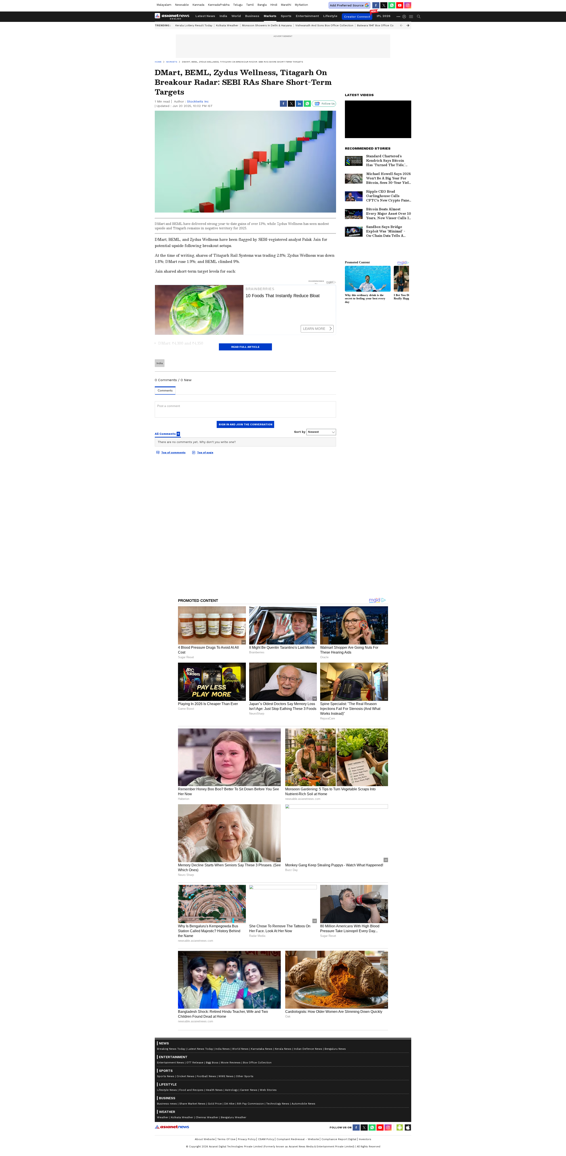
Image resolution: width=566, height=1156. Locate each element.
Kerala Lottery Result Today (193, 25)
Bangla (262, 4)
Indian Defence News (308, 1048)
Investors (365, 1139)
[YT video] (399, 5)
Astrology (231, 1089)
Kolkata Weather (227, 25)
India (223, 16)
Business (252, 16)
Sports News (165, 1076)
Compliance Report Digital (338, 1139)
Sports (286, 16)
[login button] (405, 16)
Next (408, 25)
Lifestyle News (167, 1089)
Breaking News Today (171, 1048)
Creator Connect (357, 16)
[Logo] (173, 16)
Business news (167, 1103)
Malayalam (164, 4)
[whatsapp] (391, 5)
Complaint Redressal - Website (298, 1139)
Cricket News (185, 1076)
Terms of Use (226, 1139)
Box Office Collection (257, 1062)
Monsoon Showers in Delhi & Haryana (267, 25)
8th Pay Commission (250, 1103)
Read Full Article (245, 346)
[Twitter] (383, 5)
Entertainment (307, 16)
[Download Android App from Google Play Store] (399, 1127)
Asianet (172, 1126)
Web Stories (268, 1089)
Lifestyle (330, 16)
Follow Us (328, 103)
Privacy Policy (247, 1139)
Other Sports (244, 1076)
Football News (206, 1076)
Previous (401, 25)
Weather (162, 1117)
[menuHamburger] (411, 16)
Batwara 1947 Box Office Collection (380, 25)
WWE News (225, 1076)
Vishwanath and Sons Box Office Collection (324, 25)
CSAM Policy (266, 1139)
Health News (214, 1089)
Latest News (205, 16)
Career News (248, 1089)
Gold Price (215, 1103)
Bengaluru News (335, 1048)
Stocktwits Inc (198, 101)
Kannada (198, 4)
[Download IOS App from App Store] (407, 1127)
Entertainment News (170, 1062)
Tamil (250, 4)
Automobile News (303, 1103)
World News (240, 1048)
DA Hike (229, 1103)
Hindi (273, 4)
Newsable (182, 4)
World (236, 16)
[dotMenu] (399, 16)
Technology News (277, 1103)
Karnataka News (261, 1048)
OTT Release (194, 1062)
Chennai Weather (207, 1117)
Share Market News (192, 1103)
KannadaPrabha (218, 4)
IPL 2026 (383, 16)
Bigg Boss (212, 1062)
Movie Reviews (231, 1062)
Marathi (286, 4)
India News (222, 1048)
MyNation (301, 4)
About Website (205, 1139)
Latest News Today (200, 1048)
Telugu (238, 4)
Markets (270, 16)
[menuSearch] (419, 16)
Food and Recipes (191, 1089)
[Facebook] (375, 5)
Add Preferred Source (346, 5)
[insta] (407, 5)
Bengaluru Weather (233, 1117)
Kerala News (283, 1048)
